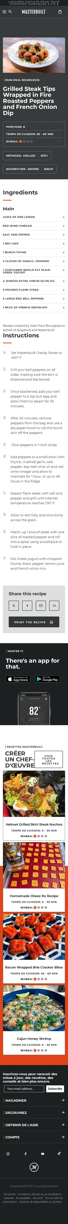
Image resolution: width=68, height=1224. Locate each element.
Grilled (29, 155)
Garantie (9, 1198)
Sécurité (38, 1198)
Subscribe (55, 1088)
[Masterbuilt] (34, 11)
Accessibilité (23, 1198)
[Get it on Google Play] (19, 679)
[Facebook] (25, 1154)
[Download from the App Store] (48, 679)
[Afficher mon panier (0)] (60, 12)
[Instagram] (8, 1154)
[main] (34, 539)
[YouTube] (42, 1154)
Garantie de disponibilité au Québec (40, 1201)
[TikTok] (60, 1154)
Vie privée (10, 1194)
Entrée (33, 169)
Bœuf (48, 169)
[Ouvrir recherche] (10, 12)
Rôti (44, 155)
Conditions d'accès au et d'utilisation (39, 1194)
